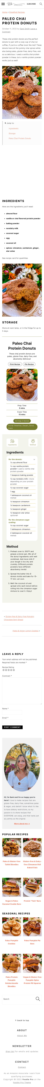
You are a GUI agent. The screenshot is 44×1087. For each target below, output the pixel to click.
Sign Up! (10, 1051)
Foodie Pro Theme (22, 1082)
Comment (7, 676)
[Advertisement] (22, 173)
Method (33, 445)
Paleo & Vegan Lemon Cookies (25, 631)
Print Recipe (15, 364)
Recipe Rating (8, 667)
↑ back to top (22, 1020)
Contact (22, 1067)
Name (5, 708)
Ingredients (13, 128)
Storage (12, 133)
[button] (34, 459)
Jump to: (10, 123)
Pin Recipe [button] (29, 364)
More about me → (22, 824)
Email (5, 718)
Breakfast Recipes (17, 12)
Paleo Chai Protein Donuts (20, 138)
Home (4, 12)
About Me (22, 1035)
